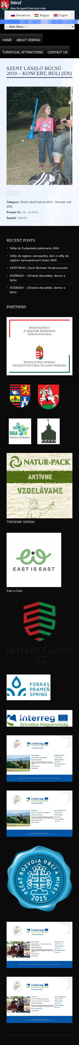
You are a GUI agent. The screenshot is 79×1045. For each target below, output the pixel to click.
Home (7, 40)
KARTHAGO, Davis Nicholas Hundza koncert (39, 268)
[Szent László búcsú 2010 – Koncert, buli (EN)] (39, 184)
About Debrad (28, 40)
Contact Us (57, 52)
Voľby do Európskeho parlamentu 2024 (34, 248)
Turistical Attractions (22, 52)
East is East (14, 591)
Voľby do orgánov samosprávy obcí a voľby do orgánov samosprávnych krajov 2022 (39, 258)
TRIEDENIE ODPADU (21, 522)
